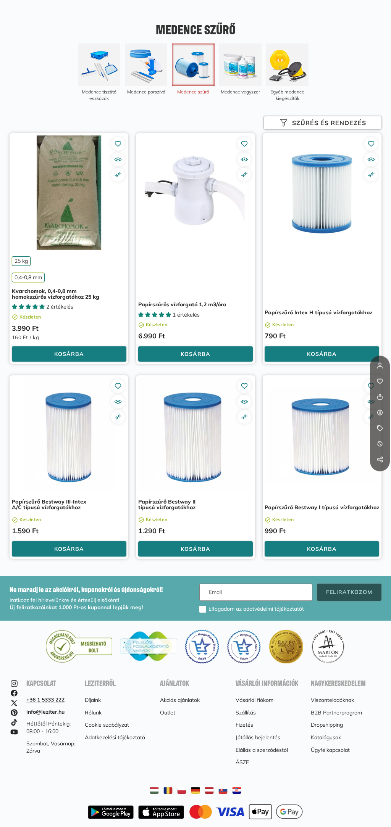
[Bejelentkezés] (380, 366)
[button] (380, 475)
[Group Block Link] (99, 72)
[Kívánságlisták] (380, 381)
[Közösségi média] (380, 460)
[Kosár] (380, 397)
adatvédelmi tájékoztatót (273, 608)
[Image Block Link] (246, 811)
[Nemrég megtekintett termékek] (380, 444)
